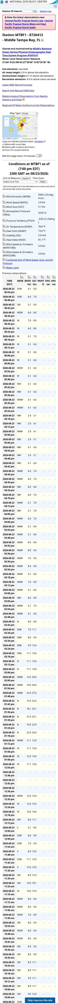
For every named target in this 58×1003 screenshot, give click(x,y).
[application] (19, 127)
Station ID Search (12, 11)
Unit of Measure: (12, 178)
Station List (46, 11)
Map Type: (15, 113)
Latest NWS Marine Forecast (17, 84)
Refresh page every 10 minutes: (19, 155)
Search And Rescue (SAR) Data (18, 90)
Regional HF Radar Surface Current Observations (28, 105)
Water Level (12, 267)
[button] (7, 119)
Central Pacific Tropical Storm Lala (24, 20)
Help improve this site (40, 1000)
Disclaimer (39, 141)
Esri (33, 139)
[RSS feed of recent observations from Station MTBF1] (42, 39)
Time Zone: (38, 178)
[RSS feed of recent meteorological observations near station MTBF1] (23, 99)
